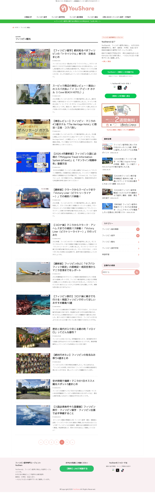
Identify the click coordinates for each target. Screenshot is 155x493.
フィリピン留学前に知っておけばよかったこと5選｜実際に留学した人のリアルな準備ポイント (119, 148)
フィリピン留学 (42, 17)
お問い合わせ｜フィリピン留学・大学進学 (117, 17)
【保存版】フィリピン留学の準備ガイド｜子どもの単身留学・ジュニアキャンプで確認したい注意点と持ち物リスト (119, 208)
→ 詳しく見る (106, 61)
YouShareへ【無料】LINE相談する (121, 72)
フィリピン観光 (92, 17)
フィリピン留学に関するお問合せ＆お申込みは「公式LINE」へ (78, 21)
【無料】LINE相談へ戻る (120, 96)
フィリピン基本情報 (76, 17)
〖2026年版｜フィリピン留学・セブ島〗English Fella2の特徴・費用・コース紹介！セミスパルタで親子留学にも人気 (119, 164)
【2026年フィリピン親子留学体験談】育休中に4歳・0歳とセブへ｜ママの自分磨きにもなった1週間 (119, 180)
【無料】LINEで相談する (77, 468)
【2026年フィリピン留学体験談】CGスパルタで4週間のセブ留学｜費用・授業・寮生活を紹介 (119, 194)
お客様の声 (28, 17)
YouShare (76, 489)
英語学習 (105, 254)
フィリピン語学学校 (58, 17)
